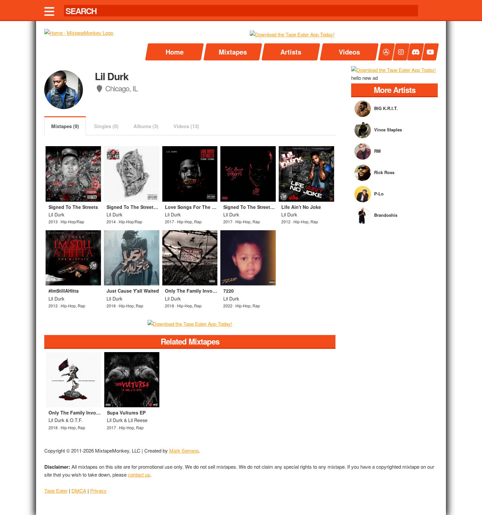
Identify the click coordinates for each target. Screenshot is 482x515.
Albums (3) (145, 126)
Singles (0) (106, 126)
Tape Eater (56, 490)
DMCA (78, 490)
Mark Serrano (184, 450)
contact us (139, 474)
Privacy (98, 490)
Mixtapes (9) (65, 126)
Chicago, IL (121, 88)
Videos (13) (186, 126)
